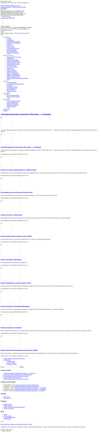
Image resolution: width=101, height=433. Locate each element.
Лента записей (8, 416)
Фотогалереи (7, 360)
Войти (5, 414)
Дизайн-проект (11, 361)
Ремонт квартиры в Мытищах (11, 259)
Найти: (2, 367)
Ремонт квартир (11, 362)
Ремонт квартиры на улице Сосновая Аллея (16, 283)
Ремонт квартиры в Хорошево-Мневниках (15, 306)
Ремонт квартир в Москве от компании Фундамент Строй (16, 424)
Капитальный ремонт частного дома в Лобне (16, 236)
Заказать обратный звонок (8, 18)
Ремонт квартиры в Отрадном (11, 327)
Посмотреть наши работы (19, 7)
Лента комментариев (9, 417)
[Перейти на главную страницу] (1, 421)
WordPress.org (7, 418)
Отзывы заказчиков (6, 7)
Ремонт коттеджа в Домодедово (11, 215)
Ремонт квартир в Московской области (14, 358)
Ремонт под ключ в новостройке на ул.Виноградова (18, 170)
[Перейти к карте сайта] (2, 421)
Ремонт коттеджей (12, 364)
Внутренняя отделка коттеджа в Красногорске (17, 192)
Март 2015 (6, 396)
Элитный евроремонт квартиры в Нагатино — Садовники (26, 114)
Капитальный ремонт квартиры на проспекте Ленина (19, 350)
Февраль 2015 (7, 398)
